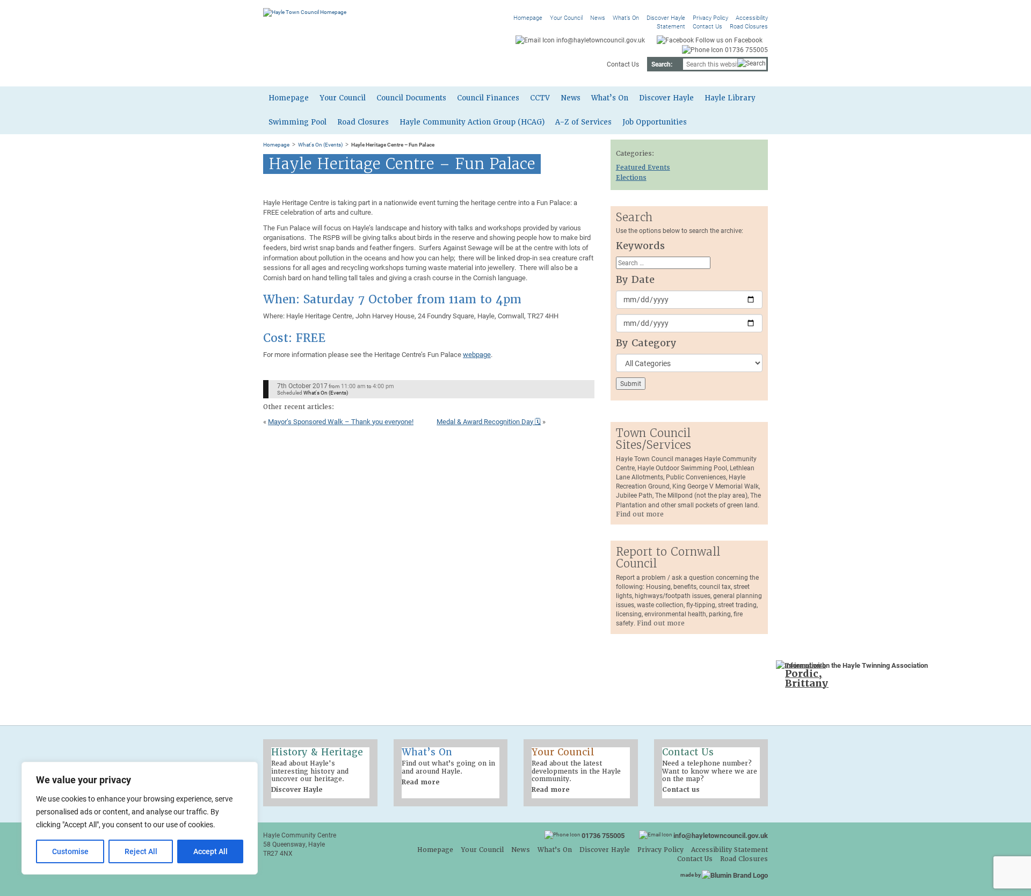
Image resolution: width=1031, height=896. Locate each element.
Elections (631, 177)
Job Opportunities (654, 122)
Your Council (566, 17)
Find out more (640, 514)
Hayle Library (730, 98)
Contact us (681, 789)
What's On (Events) (320, 144)
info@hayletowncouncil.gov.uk (720, 835)
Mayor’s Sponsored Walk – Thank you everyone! (340, 421)
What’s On (626, 17)
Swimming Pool (297, 122)
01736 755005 (603, 835)
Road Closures (749, 26)
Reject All (141, 851)
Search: (661, 64)
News (597, 17)
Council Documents (411, 98)
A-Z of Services (583, 122)
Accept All (210, 851)
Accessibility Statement (729, 850)
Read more (420, 782)
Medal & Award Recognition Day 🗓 (489, 421)
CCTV (540, 98)
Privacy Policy (710, 17)
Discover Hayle (666, 17)
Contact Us (707, 26)
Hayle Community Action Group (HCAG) (472, 122)
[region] (139, 818)
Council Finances (488, 98)
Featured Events (643, 167)
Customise (70, 851)
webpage (477, 354)
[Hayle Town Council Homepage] (304, 12)
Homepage (527, 17)
